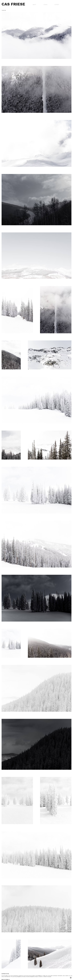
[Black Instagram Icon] (71, 978)
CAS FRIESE (13, 4)
